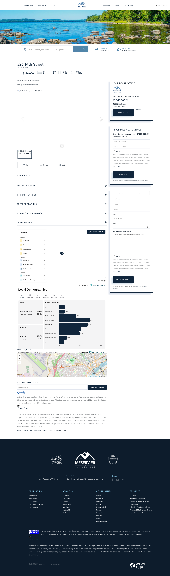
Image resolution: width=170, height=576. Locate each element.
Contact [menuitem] (129, 5)
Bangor (45, 430)
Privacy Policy (23, 408)
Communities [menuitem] (44, 5)
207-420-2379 (120, 100)
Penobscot (37, 430)
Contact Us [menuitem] (66, 513)
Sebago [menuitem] (98, 518)
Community (105, 50)
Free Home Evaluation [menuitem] (137, 498)
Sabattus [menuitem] (99, 516)
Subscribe (123, 175)
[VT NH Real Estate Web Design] (141, 566)
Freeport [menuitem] (99, 513)
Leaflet (89, 376)
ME (31, 430)
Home (19, 430)
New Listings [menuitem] (33, 507)
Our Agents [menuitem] (66, 498)
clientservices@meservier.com (85, 479)
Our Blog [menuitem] (66, 507)
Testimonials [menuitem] (67, 504)
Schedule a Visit (140, 193)
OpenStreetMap (96, 376)
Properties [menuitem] (28, 5)
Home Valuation (129, 50)
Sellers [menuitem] (106, 5)
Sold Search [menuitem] (33, 498)
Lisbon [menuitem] (98, 504)
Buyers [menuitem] (57, 5)
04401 (51, 430)
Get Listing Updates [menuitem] (36, 504)
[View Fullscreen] (19, 362)
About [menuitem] (117, 5)
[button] (80, 49)
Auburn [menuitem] (98, 496)
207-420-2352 (48, 479)
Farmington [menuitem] (100, 501)
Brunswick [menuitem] (99, 498)
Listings (25, 430)
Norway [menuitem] (98, 510)
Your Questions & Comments (122, 231)
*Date (114, 215)
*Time (114, 223)
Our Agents (138, 109)
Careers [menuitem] (65, 501)
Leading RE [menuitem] (66, 510)
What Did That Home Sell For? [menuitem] (140, 507)
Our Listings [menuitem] (33, 501)
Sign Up (165, 5)
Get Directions (97, 387)
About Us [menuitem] (66, 496)
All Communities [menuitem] (101, 521)
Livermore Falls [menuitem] (101, 507)
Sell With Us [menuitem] (134, 496)
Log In (158, 5)
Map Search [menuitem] (33, 496)
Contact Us (123, 112)
